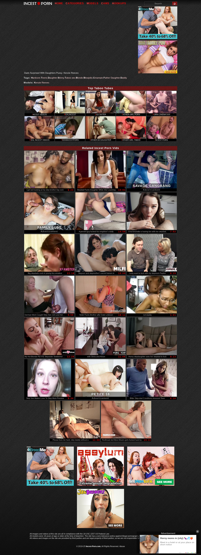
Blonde (79, 77)
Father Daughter (111, 77)
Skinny (61, 77)
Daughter (52, 77)
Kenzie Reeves (41, 82)
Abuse (122, 546)
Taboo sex (70, 77)
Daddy (123, 77)
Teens (44, 77)
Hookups (119, 3)
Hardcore (35, 77)
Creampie (98, 77)
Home (59, 3)
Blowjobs (88, 77)
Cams (105, 3)
